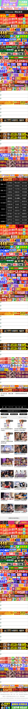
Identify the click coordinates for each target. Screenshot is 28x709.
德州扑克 (24, 201)
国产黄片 (9, 213)
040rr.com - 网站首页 (13, 12)
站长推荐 (3, 196)
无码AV (3, 209)
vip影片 (4, 414)
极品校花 (9, 223)
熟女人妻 (17, 213)
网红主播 (17, 182)
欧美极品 (17, 185)
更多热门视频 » (23, 417)
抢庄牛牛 (17, 201)
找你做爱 (24, 195)
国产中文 (9, 220)
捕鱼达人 (9, 201)
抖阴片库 (3, 215)
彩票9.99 (9, 204)
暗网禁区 (9, 216)
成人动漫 (24, 185)
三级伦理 (9, 189)
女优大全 (17, 210)
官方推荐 (3, 203)
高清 (16, 407)
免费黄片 (24, 213)
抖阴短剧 (17, 223)
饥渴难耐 (17, 195)
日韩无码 (24, 223)
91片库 (10, 210)
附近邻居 (9, 195)
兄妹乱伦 (17, 220)
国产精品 (9, 182)
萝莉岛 (24, 210)
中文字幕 (17, 189)
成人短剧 (24, 220)
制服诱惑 (24, 216)
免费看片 (3, 221)
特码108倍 (14, 414)
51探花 (24, 207)
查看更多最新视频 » (14, 518)
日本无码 (24, 182)
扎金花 (17, 204)
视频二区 (3, 190)
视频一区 (3, 184)
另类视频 (24, 192)
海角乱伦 (17, 216)
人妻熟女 (9, 192)
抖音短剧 (9, 207)
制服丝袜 (17, 192)
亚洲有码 (9, 185)
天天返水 (24, 204)
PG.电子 (23, 414)
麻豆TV (17, 207)
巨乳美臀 (24, 189)
